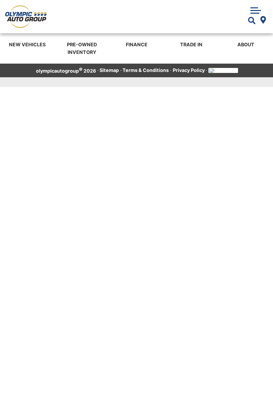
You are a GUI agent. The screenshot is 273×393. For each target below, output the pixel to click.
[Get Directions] (263, 21)
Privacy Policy (189, 70)
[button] (255, 10)
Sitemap (109, 70)
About (245, 44)
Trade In (191, 44)
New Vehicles (27, 44)
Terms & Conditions (146, 70)
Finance (136, 44)
